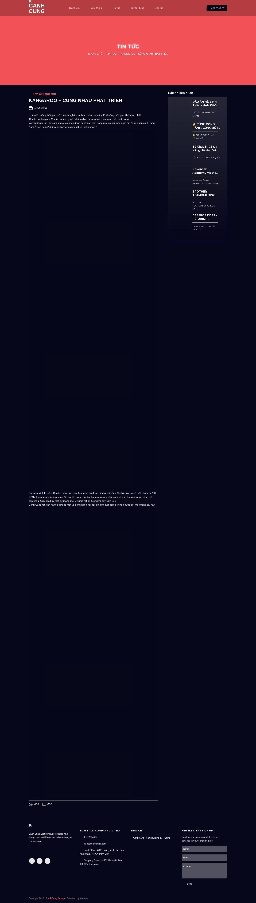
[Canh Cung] (46, 8)
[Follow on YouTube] (47, 861)
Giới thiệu (96, 7)
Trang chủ (74, 7)
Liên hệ (159, 7)
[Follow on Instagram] (39, 861)
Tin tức (116, 7)
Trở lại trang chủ (44, 93)
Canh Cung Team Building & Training (151, 837)
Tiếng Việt (215, 7)
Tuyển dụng (137, 7)
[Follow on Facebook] (32, 861)
